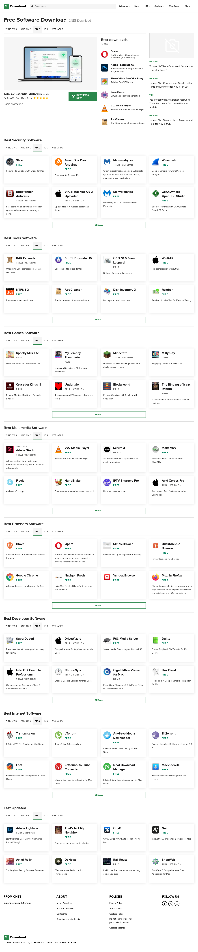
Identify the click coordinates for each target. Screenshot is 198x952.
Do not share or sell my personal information (120, 921)
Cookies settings (117, 928)
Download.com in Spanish (68, 919)
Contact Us (61, 914)
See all (99, 225)
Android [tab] (26, 29)
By (9, 98)
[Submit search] (32, 6)
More (187, 6)
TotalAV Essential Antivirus (27, 94)
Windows (123, 6)
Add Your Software (65, 908)
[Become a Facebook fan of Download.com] (164, 903)
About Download (64, 903)
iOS (146, 6)
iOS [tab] (46, 29)
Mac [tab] (37, 29)
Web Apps (174, 6)
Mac (136, 6)
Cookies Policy (116, 914)
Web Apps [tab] (57, 29)
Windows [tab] (11, 29)
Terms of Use (115, 908)
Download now (82, 96)
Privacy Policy (115, 903)
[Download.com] (15, 6)
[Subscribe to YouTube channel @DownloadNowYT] (176, 903)
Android (158, 6)
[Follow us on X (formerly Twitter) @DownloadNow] (170, 903)
